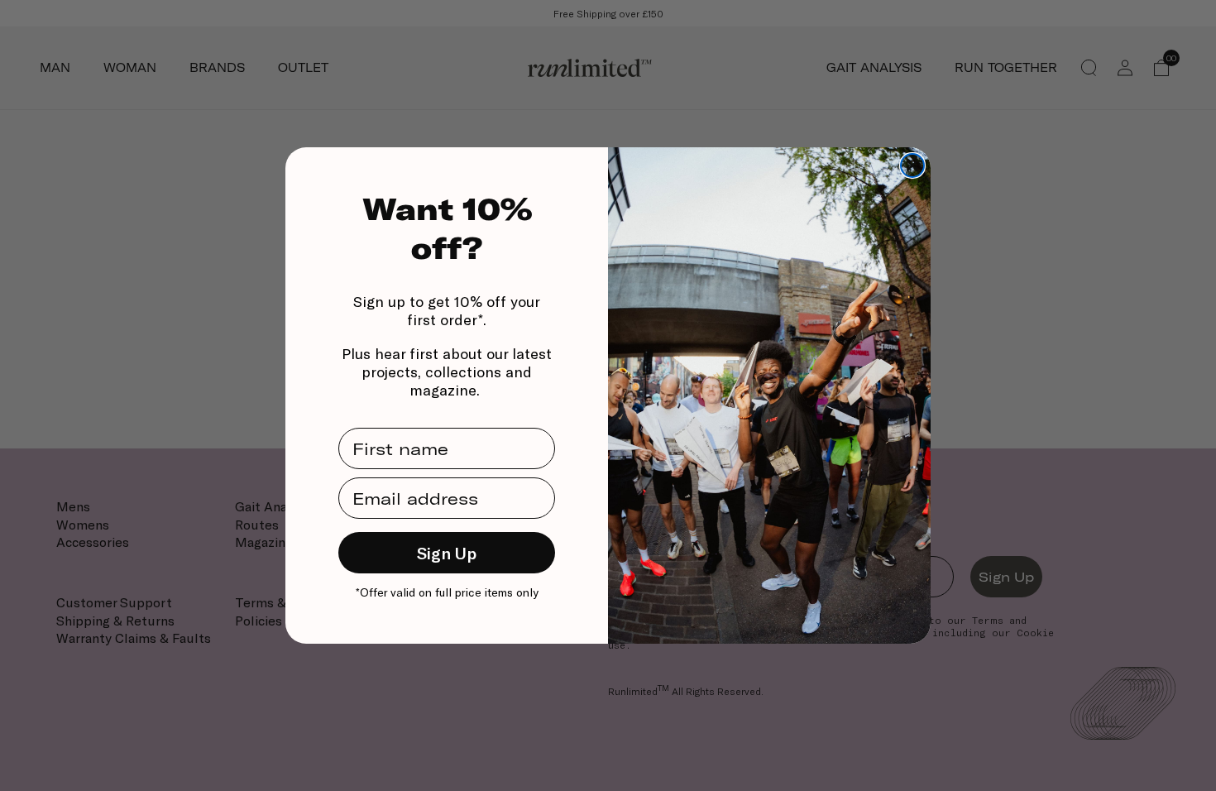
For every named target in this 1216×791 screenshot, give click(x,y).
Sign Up (446, 553)
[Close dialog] (912, 165)
